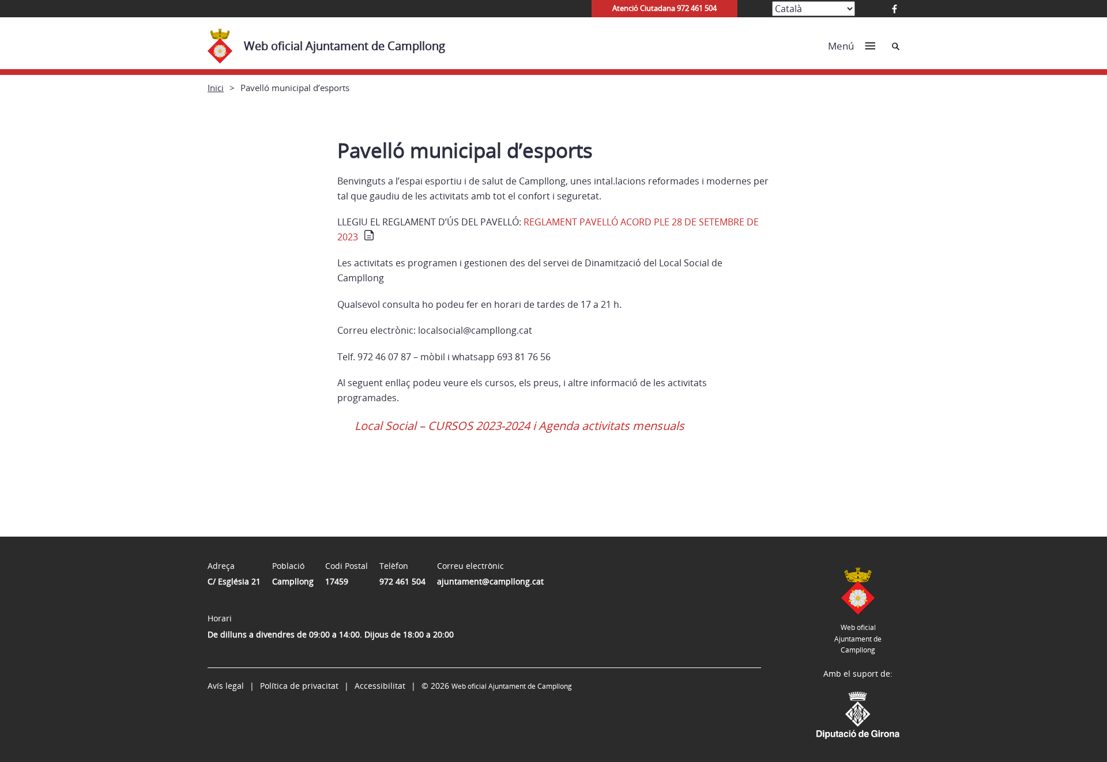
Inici (216, 87)
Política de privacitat (299, 685)
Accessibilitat (380, 685)
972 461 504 (402, 581)
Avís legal (226, 685)
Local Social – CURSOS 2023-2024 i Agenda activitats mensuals (519, 425)
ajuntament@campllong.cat (490, 581)
